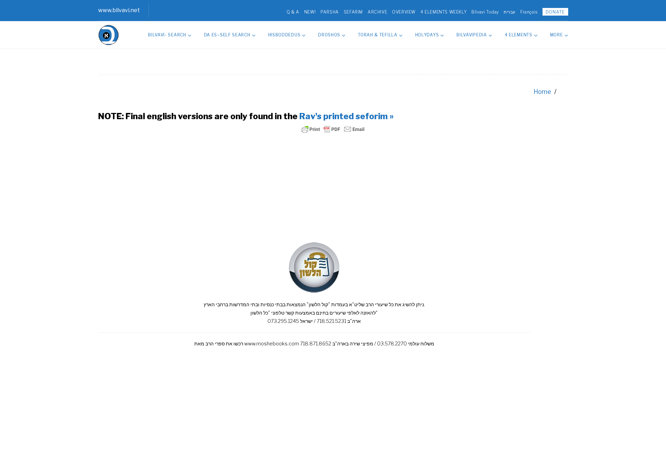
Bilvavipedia (471, 34)
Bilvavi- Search (167, 34)
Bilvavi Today (485, 12)
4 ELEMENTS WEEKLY (443, 12)
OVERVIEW (404, 12)
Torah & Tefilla (378, 34)
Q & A (293, 12)
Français (529, 12)
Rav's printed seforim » (346, 116)
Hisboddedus (284, 34)
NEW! (310, 12)
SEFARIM (353, 12)
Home (542, 91)
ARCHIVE (377, 12)
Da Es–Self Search (227, 34)
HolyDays (427, 34)
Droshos (329, 34)
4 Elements (518, 34)
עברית (509, 12)
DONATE (555, 12)
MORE (556, 34)
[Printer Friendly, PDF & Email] (333, 129)
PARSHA (330, 12)
